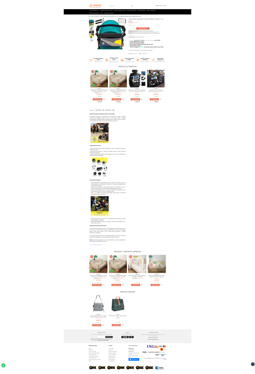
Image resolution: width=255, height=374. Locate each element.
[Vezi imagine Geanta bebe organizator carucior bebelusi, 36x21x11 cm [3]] (91, 39)
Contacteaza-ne (135, 359)
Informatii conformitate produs (96, 244)
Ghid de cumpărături (113, 351)
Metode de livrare (112, 357)
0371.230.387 (154, 337)
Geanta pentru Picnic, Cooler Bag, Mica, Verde (118, 316)
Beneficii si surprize (112, 353)
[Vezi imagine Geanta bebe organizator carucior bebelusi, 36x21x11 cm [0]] (91, 22)
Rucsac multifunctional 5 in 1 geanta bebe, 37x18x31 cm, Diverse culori (98, 316)
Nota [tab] (103, 110)
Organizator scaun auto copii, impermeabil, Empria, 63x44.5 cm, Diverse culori (155, 90)
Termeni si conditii (92, 351)
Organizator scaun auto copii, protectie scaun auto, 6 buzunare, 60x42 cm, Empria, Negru (137, 90)
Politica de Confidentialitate (103, 340)
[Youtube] (125, 337)
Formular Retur (112, 360)
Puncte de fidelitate (112, 354)
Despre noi (91, 349)
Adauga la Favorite (133, 53)
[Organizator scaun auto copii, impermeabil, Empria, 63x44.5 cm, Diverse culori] (156, 78)
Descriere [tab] (92, 110)
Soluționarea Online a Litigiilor (94, 359)
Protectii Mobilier (131, 10)
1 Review (136, 22)
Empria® (130, 21)
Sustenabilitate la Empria (93, 356)
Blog (101, 13)
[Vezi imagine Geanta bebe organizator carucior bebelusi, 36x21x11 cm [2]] (91, 33)
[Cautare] (132, 6)
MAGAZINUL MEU (93, 345)
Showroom (111, 349)
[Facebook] (122, 337)
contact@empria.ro (154, 339)
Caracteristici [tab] (98, 110)
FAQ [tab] (113, 110)
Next (91, 42)
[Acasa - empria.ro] (95, 6)
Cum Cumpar (111, 348)
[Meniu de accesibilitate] (253, 364)
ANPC (90, 360)
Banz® (118, 314)
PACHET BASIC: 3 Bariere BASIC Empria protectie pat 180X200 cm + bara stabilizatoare (118, 90)
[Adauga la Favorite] (104, 99)
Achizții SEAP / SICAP (93, 357)
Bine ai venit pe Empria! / (94, 16)
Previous (91, 18)
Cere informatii (143, 53)
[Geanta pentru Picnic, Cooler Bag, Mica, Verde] (118, 304)
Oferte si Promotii (151, 10)
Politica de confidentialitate (94, 353)
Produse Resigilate (94, 13)
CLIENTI (110, 345)
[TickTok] (130, 337)
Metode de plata (112, 356)
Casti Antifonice (141, 10)
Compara (100, 101)
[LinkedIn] (127, 337)
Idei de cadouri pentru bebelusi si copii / (109, 16)
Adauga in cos (143, 28)
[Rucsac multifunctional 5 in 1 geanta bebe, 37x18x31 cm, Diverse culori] (98, 304)
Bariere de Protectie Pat (106, 10)
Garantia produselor (93, 354)
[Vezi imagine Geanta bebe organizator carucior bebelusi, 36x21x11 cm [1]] (91, 27)
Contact (90, 348)
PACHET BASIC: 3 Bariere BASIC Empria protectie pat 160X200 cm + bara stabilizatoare (99, 90)
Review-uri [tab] (108, 110)
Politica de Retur (112, 359)
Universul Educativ (109, 13)
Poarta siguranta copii (120, 10)
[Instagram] (132, 337)
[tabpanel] (111, 33)
